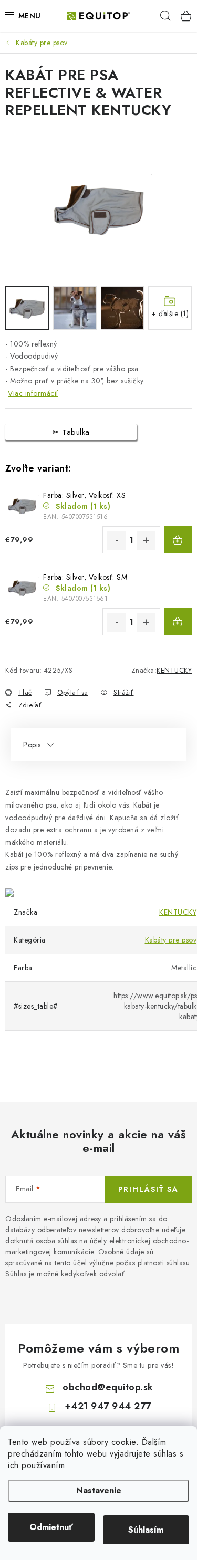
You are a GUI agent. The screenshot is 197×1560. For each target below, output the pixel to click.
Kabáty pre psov (171, 940)
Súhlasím (145, 1530)
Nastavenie (98, 1490)
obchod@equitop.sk (108, 1387)
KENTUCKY (174, 670)
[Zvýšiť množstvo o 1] (146, 540)
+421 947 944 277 (108, 1406)
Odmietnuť (51, 1527)
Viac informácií (33, 393)
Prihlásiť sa (148, 1189)
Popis (32, 744)
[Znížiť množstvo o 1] (116, 540)
